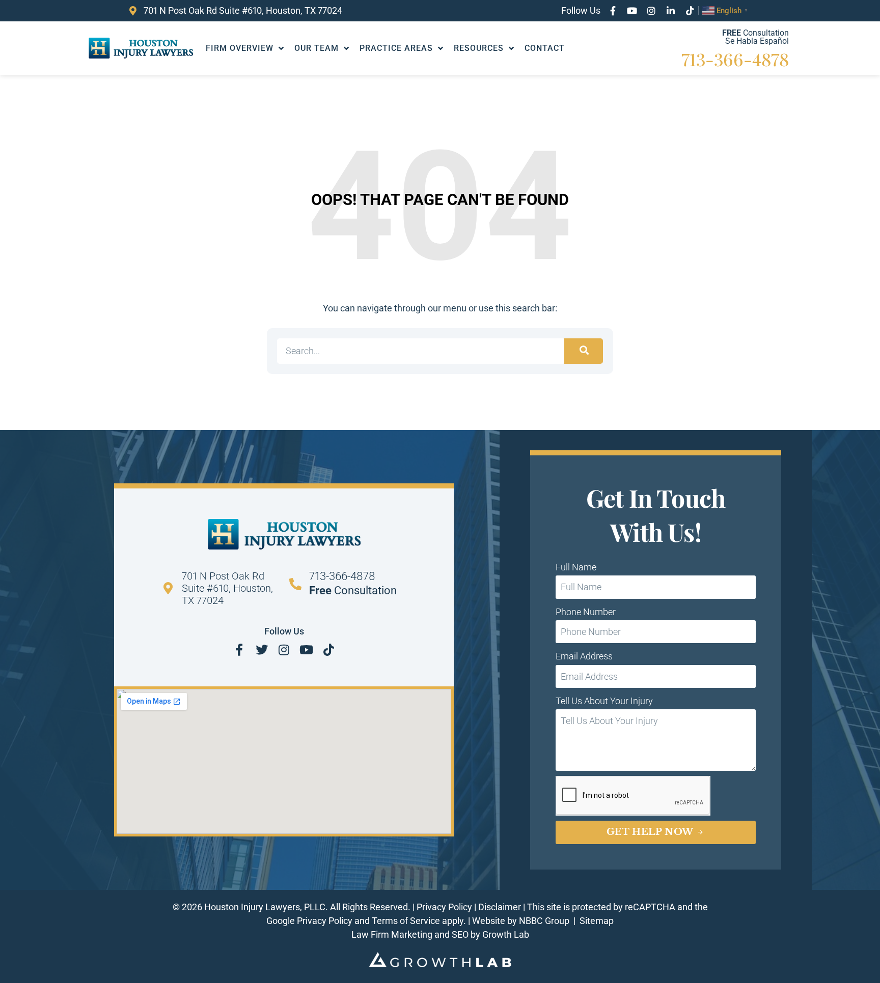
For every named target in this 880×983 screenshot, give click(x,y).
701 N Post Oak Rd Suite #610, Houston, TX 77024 (227, 588)
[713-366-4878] (295, 584)
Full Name (576, 567)
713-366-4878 (735, 59)
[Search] (583, 351)
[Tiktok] (690, 10)
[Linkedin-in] (670, 10)
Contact (545, 48)
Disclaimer (499, 907)
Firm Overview (239, 48)
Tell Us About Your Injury (604, 701)
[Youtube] (632, 10)
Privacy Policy (444, 907)
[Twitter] (262, 650)
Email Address (584, 656)
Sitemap (597, 920)
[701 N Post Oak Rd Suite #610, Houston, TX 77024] (168, 588)
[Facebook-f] (612, 10)
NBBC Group (545, 920)
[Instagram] (651, 10)
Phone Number (586, 611)
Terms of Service (406, 920)
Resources (479, 48)
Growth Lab (505, 934)
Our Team (316, 48)
